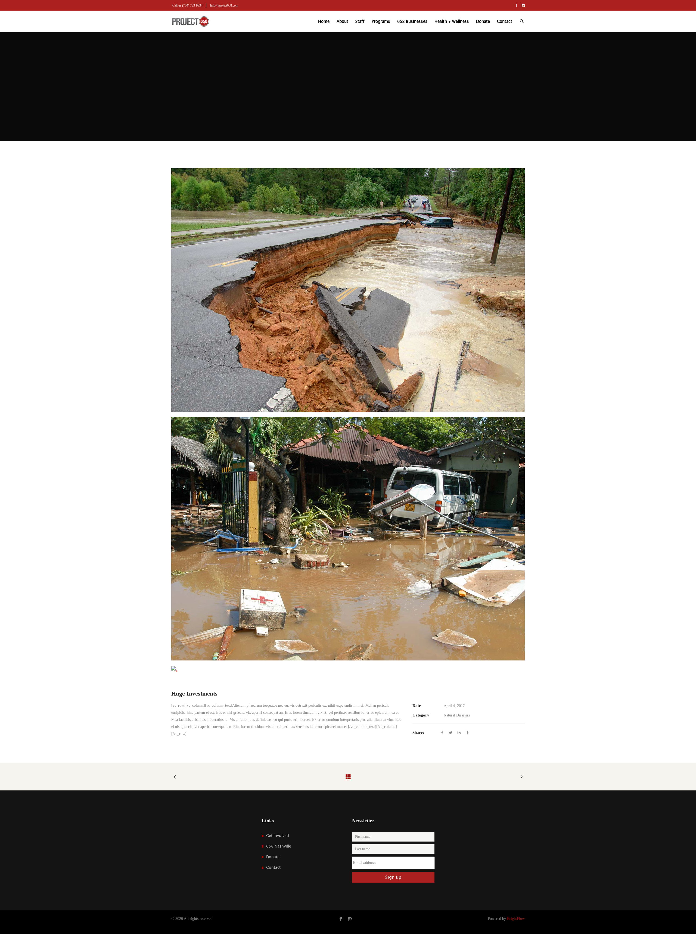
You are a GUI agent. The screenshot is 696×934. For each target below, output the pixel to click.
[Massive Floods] (348, 538)
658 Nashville (278, 846)
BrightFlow (516, 919)
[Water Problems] (348, 290)
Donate (272, 857)
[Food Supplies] (348, 669)
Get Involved (277, 835)
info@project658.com (224, 5)
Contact (273, 867)
